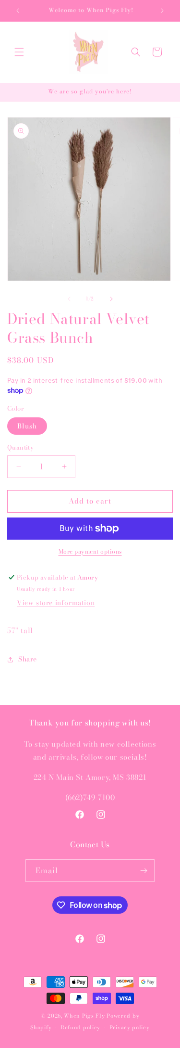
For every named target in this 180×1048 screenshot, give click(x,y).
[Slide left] (69, 299)
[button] (19, 52)
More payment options (90, 551)
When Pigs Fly (84, 1016)
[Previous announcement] (17, 10)
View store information (56, 602)
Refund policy (80, 1027)
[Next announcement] (162, 10)
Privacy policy (129, 1027)
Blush (27, 426)
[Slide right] (111, 299)
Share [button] (27, 659)
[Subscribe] (143, 870)
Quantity (20, 447)
